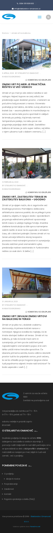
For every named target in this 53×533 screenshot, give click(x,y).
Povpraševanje (11, 484)
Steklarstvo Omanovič (28, 73)
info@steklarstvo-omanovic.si (27, 8)
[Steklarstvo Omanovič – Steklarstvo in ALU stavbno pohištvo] (13, 16)
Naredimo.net (35, 527)
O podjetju (9, 473)
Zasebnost (9, 489)
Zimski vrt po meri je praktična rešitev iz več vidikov (24, 86)
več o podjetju (16, 455)
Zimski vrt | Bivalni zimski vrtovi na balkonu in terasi (24, 317)
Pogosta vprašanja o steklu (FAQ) (19, 499)
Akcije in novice (13, 478)
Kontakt (6, 425)
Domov (5, 33)
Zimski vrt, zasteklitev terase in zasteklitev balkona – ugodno (24, 198)
